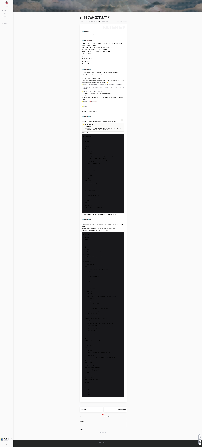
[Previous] (11, 440)
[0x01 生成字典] (82, 39)
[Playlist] (11, 438)
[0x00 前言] (82, 31)
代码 (86, 95)
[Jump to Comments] (200, 441)
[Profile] (6, 2)
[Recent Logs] (200, 436)
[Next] (12, 440)
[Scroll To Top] (200, 444)
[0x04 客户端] (82, 219)
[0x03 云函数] (82, 116)
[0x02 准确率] (82, 68)
